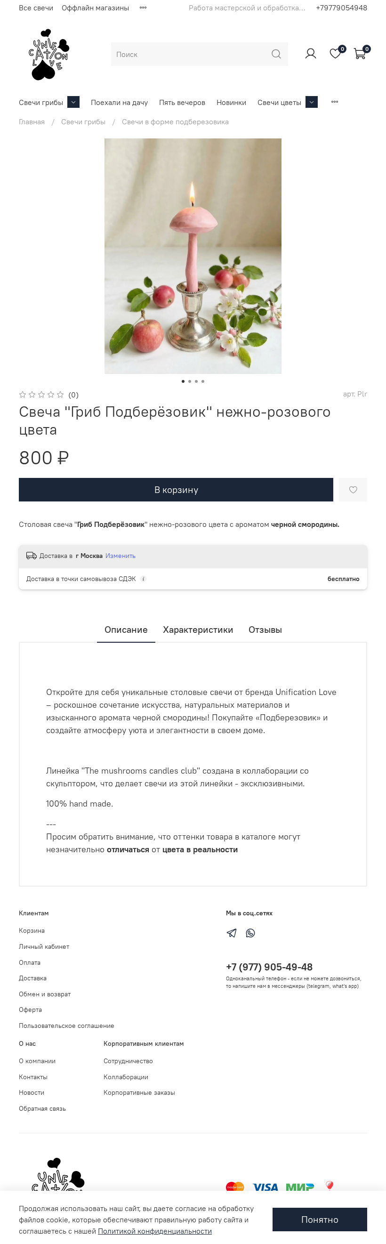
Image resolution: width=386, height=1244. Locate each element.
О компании (37, 1061)
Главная (32, 121)
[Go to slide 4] (202, 381)
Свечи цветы (279, 102)
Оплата (29, 962)
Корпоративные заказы (139, 1092)
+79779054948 (341, 7)
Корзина (32, 930)
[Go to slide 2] (189, 381)
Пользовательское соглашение (66, 1025)
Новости (31, 1092)
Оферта (30, 1009)
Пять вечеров (182, 102)
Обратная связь (42, 1108)
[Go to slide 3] (196, 381)
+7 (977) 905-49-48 (269, 967)
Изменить (120, 555)
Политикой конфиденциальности (155, 1231)
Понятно (319, 1219)
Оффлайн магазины (95, 7)
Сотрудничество (128, 1061)
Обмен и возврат (45, 994)
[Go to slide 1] (183, 381)
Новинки (231, 102)
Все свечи (36, 7)
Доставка (33, 978)
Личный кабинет (44, 946)
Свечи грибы (41, 102)
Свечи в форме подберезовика (175, 121)
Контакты (33, 1077)
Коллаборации (126, 1077)
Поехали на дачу (119, 102)
